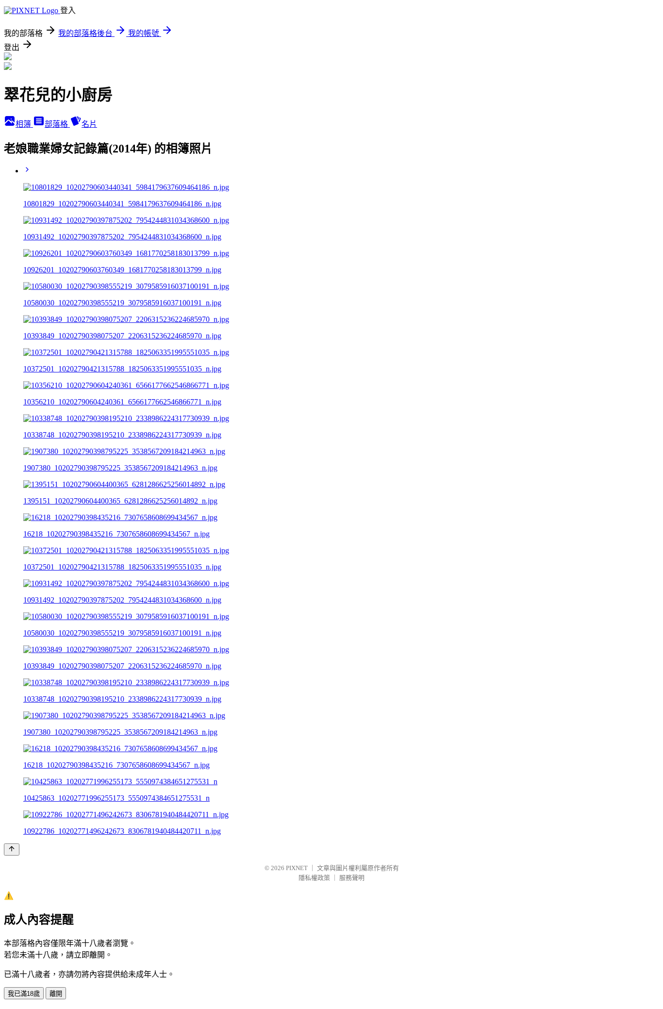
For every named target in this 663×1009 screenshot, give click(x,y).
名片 (89, 124)
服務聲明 (352, 877)
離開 (56, 993)
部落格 (57, 124)
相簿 (24, 124)
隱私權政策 (314, 877)
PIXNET (297, 868)
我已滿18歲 (24, 993)
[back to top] (11, 849)
